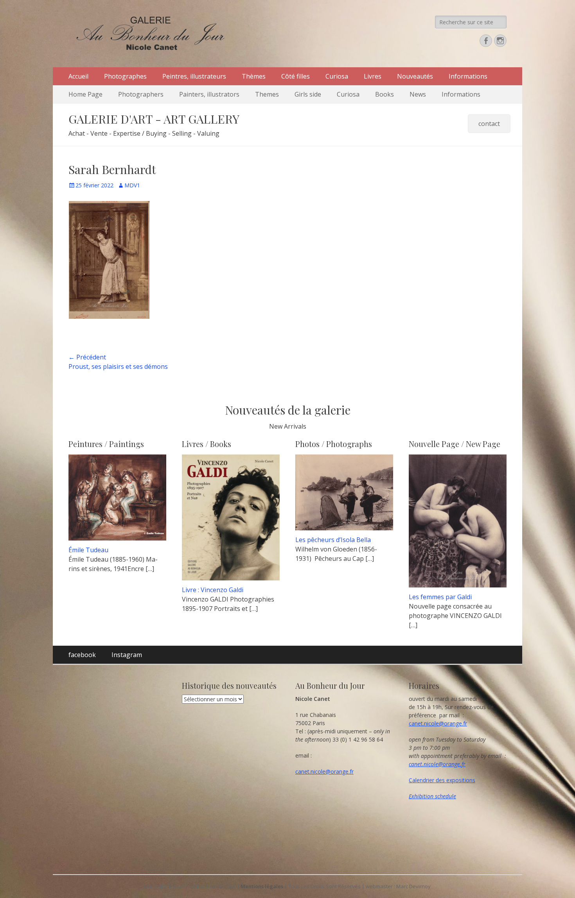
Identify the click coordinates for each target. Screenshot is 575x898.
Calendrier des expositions (442, 780)
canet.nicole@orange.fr (324, 771)
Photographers (141, 94)
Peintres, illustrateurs (194, 76)
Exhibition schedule (432, 796)
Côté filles (295, 76)
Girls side (308, 94)
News (418, 94)
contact (489, 123)
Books (384, 94)
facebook (82, 654)
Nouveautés (415, 76)
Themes (267, 94)
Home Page (85, 94)
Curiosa (336, 76)
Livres (372, 76)
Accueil (78, 76)
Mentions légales (262, 886)
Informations (468, 76)
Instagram (126, 654)
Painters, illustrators (209, 94)
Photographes (125, 76)
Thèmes (254, 76)
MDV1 (132, 185)
